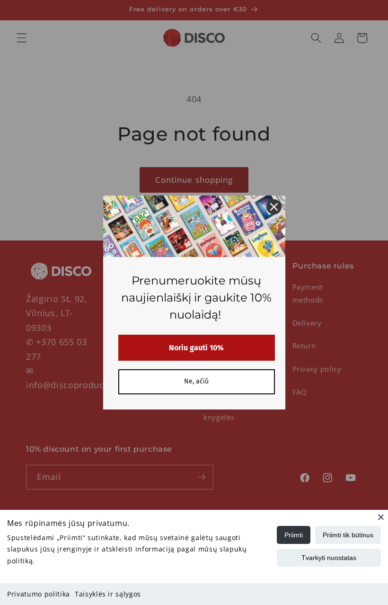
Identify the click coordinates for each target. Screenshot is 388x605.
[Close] (381, 517)
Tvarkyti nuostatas (328, 557)
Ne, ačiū (196, 381)
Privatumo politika (38, 593)
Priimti (293, 535)
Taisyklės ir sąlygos (108, 593)
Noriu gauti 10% (196, 347)
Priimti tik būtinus (348, 535)
